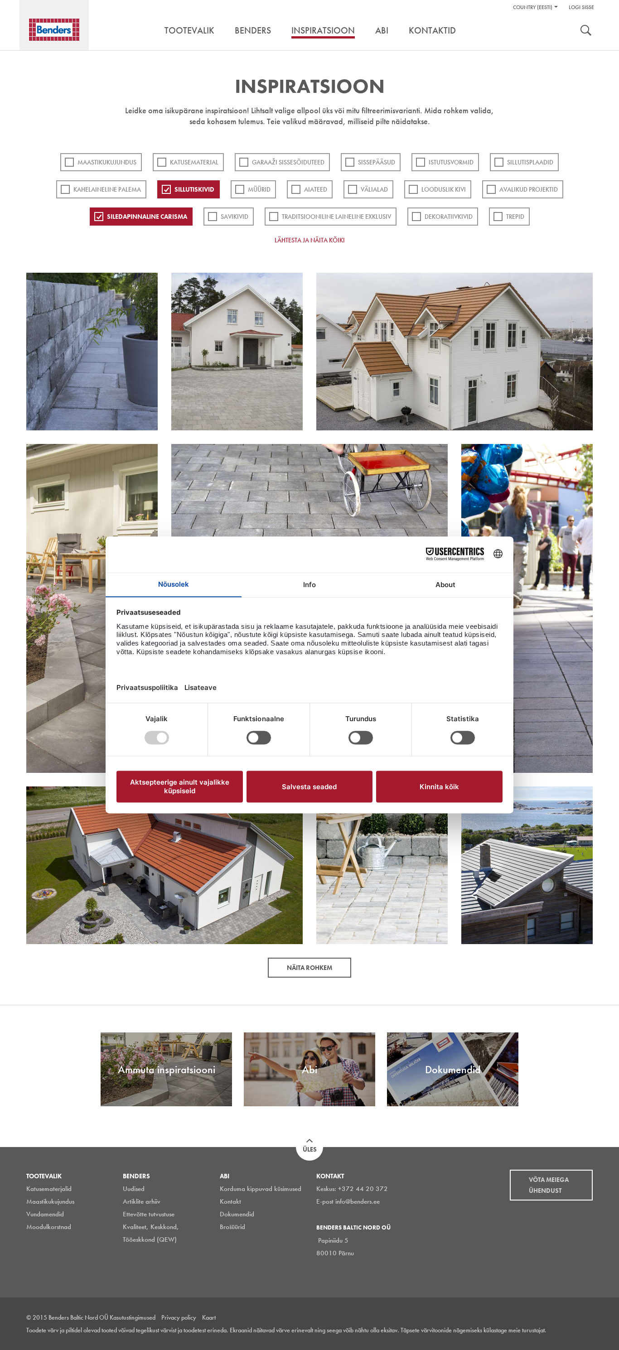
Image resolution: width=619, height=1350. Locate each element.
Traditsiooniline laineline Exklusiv (336, 216)
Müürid (259, 189)
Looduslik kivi (443, 189)
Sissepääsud (376, 162)
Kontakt (230, 1201)
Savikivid (234, 216)
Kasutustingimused (132, 1317)
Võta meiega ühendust (549, 1185)
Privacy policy (178, 1317)
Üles (310, 1149)
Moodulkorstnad (48, 1226)
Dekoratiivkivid (449, 216)
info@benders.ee (357, 1201)
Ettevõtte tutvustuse (148, 1214)
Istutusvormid (451, 162)
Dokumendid (237, 1214)
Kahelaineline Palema (107, 189)
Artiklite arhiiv (141, 1201)
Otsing (586, 31)
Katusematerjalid (49, 1188)
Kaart (209, 1317)
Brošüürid (232, 1226)
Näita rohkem (309, 968)
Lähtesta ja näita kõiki (310, 240)
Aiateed (315, 189)
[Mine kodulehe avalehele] (54, 29)
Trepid (515, 216)
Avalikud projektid (528, 189)
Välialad (374, 189)
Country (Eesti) (532, 7)
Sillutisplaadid (530, 162)
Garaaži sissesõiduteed (288, 162)
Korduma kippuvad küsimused (260, 1188)
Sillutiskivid (194, 189)
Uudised (134, 1188)
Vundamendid (45, 1214)
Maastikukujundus (106, 162)
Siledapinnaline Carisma (147, 216)
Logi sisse (581, 7)
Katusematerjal (194, 162)
